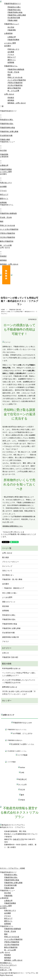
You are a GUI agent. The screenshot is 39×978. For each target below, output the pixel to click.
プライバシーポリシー (10, 562)
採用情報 (10, 62)
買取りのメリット (8, 602)
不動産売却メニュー (11, 24)
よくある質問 (7, 597)
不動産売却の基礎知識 (15, 69)
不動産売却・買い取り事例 (12, 579)
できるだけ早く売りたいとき (13, 532)
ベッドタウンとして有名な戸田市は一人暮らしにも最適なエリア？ (18, 674)
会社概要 (10, 52)
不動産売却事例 (13, 40)
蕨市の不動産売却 (14, 88)
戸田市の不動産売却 (14, 83)
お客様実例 (8, 33)
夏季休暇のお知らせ (9, 687)
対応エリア (11, 57)
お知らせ (5, 653)
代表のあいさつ (13, 49)
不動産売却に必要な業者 (16, 15)
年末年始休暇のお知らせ (11, 668)
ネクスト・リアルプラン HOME (12, 868)
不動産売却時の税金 (14, 12)
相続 (9, 75)
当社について (7, 571)
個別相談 (10, 100)
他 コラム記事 (13, 91)
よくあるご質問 (10, 43)
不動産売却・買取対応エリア (14, 588)
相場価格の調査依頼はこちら (12, 526)
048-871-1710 (18, 839)
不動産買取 (11, 30)
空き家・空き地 (13, 72)
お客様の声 (11, 37)
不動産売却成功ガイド (12, 3)
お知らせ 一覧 (6, 970)
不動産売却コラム (10, 66)
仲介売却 (10, 27)
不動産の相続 (12, 20)
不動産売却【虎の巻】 (15, 309)
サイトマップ (7, 566)
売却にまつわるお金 (14, 77)
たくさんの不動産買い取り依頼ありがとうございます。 (18, 535)
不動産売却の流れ (14, 10)
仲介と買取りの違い (9, 593)
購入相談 (5, 557)
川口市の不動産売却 (14, 85)
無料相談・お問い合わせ (16, 103)
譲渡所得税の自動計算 (10, 637)
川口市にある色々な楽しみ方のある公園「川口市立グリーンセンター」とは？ (18, 692)
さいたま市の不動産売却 (16, 80)
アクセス (10, 54)
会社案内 (7, 46)
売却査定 (10, 98)
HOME (3, 309)
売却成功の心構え (14, 7)
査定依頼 (5, 606)
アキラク (5, 641)
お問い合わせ (9, 94)
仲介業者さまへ (8, 575)
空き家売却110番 (13, 18)
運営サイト (11, 60)
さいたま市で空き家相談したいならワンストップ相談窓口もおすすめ (18, 681)
